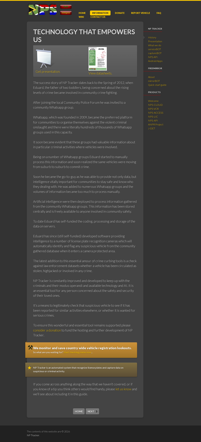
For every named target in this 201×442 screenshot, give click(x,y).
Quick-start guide (157, 84)
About (151, 76)
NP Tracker (33, 435)
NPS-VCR (153, 108)
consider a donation (47, 330)
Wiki (81, 17)
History (152, 37)
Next (91, 411)
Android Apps (155, 60)
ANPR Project (155, 124)
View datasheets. (100, 73)
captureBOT (155, 53)
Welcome (153, 100)
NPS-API (153, 120)
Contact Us (97, 17)
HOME (79, 411)
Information (100, 13)
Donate (120, 13)
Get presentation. (48, 71)
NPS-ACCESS (155, 112)
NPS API (153, 56)
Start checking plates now (77, 352)
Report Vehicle (140, 13)
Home (82, 13)
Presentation (155, 41)
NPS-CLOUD (155, 104)
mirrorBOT (154, 80)
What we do (154, 45)
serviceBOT (154, 49)
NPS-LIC (153, 116)
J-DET (151, 128)
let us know (123, 389)
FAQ (159, 13)
